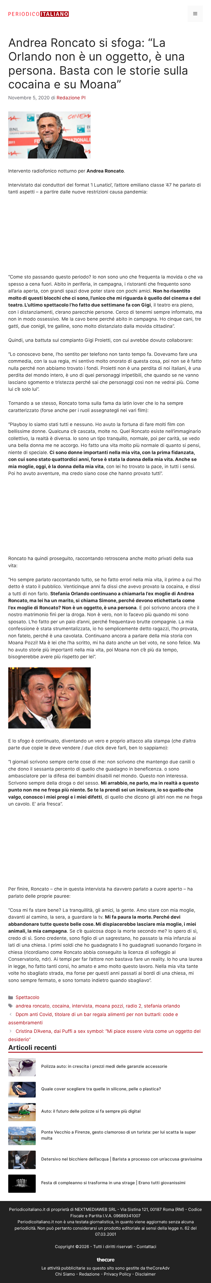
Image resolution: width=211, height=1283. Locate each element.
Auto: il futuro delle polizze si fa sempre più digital (91, 1111)
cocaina (60, 1006)
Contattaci (146, 1246)
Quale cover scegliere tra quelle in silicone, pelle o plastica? (101, 1088)
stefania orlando (162, 1006)
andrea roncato (32, 1006)
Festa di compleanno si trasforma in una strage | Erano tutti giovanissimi (113, 1182)
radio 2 (133, 1006)
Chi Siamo (65, 1274)
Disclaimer (145, 1274)
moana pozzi (109, 1006)
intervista (82, 1006)
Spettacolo (27, 997)
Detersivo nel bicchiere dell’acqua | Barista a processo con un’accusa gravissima (121, 1159)
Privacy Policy (117, 1274)
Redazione (89, 1274)
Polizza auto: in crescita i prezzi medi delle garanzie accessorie (104, 1066)
